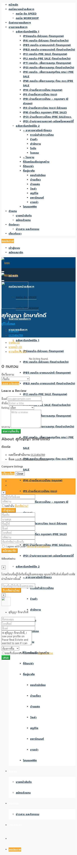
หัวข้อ (4, 403)
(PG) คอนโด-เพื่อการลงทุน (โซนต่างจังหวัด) (48, 67)
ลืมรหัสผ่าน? (21, 505)
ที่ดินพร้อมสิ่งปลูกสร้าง (36, 162)
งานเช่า (34, 202)
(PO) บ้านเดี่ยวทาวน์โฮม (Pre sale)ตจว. (47, 117)
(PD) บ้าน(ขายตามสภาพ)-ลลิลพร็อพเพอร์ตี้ (48, 121)
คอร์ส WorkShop (27, 18)
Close (20, 473)
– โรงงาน (28, 157)
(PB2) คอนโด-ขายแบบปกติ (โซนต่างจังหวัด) (49, 50)
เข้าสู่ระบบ (14, 248)
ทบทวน (5, 426)
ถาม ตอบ (14, 330)
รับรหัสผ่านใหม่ (11, 590)
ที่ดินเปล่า (28, 166)
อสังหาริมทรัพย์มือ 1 (27, 32)
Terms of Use (45, 653)
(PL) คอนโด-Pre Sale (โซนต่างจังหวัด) (47, 58)
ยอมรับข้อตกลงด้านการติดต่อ (29, 653)
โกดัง (33, 148)
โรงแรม (34, 153)
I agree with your (27, 546)
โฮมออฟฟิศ (30, 207)
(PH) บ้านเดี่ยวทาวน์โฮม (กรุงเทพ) (42, 90)
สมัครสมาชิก (16, 252)
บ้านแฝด (35, 184)
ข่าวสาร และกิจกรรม (27, 229)
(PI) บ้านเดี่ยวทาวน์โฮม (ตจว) (40, 94)
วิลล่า (33, 189)
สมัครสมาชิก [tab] (15, 485)
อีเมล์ (4, 398)
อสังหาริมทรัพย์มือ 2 (28, 126)
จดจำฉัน (10, 505)
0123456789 (16, 335)
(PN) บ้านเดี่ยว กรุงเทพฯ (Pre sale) (45, 112)
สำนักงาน (35, 144)
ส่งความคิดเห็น (11, 431)
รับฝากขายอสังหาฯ (20, 23)
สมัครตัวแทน (23, 220)
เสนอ (6, 657)
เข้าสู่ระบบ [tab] (14, 480)
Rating (5, 407)
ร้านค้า (33, 139)
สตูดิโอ (34, 193)
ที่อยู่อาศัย (29, 171)
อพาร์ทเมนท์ (37, 198)
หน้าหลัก (13, 5)
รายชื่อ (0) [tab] (14, 342)
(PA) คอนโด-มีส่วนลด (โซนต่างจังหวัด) (46, 41)
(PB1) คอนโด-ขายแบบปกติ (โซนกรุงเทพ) (47, 45)
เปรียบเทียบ (8, 473)
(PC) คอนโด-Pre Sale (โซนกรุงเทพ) (45, 54)
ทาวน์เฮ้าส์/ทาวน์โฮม (42, 135)
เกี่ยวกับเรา (15, 234)
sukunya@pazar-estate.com (31, 459)
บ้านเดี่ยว (35, 180)
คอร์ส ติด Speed (26, 14)
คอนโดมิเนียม (38, 175)
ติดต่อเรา (14, 225)
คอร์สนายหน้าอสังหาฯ (21, 9)
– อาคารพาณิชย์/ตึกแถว (37, 130)
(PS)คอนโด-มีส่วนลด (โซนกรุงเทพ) (43, 36)
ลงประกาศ (8, 241)
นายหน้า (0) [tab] (15, 347)
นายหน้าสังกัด (24, 216)
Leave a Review (10, 383)
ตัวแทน (13, 211)
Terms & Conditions (38, 546)
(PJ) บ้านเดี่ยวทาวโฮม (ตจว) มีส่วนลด (45, 108)
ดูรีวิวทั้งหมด (8, 323)
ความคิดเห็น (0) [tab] (17, 351)
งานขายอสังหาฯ (18, 27)
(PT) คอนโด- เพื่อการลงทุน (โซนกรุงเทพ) (47, 63)
